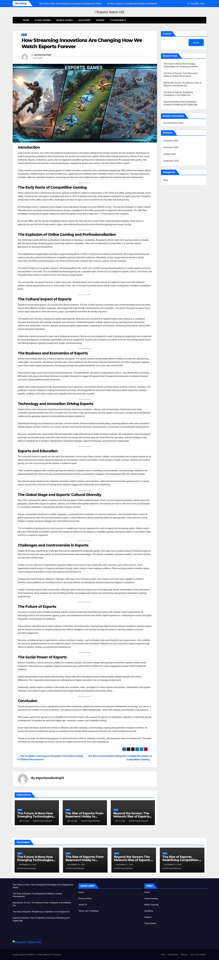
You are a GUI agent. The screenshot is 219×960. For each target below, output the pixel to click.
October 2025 (169, 154)
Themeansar (56, 955)
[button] (199, 20)
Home (26, 20)
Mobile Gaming (64, 20)
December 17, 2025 (125, 864)
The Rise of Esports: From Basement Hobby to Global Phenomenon (84, 816)
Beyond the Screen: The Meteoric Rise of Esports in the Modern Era (131, 816)
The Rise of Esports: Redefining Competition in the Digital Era (182, 860)
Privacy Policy (85, 898)
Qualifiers (84, 20)
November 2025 (170, 147)
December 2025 (170, 141)
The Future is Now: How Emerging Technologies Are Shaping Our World (35, 816)
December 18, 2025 (76, 864)
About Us (82, 905)
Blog (24, 34)
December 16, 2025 (173, 864)
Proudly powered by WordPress (24, 955)
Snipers (100, 20)
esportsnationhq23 (42, 55)
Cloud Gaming (43, 20)
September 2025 (171, 161)
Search (167, 33)
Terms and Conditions (88, 911)
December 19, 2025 (28, 864)
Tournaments (118, 20)
